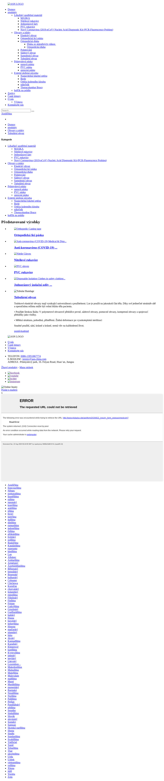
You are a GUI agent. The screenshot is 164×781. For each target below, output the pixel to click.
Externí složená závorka (26, 73)
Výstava (18, 102)
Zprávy (11, 93)
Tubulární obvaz (28, 58)
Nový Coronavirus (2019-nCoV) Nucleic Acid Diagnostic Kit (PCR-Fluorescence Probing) (66, 29)
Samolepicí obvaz (29, 55)
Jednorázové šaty (29, 23)
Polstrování (26, 50)
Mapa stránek (26, 367)
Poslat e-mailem (9, 389)
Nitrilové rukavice (29, 21)
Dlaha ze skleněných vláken (41, 44)
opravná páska (27, 70)
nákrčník (24, 84)
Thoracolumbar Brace (31, 87)
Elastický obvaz (28, 35)
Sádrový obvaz (28, 52)
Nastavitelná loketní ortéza (33, 76)
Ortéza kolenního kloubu (33, 81)
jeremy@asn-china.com (34, 359)
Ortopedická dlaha (29, 41)
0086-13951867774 (31, 356)
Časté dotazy (14, 96)
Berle (23, 78)
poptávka (18, 331)
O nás (11, 99)
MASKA (25, 18)
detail (26, 331)
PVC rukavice (27, 26)
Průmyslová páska (23, 61)
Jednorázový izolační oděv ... (33, 285)
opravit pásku (27, 64)
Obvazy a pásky (22, 32)
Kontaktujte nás (16, 104)
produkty (12, 12)
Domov (11, 9)
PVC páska (26, 67)
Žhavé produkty (9, 367)
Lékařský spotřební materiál (28, 15)
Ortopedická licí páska (31, 38)
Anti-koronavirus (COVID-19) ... (35, 247)
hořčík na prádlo (22, 90)
